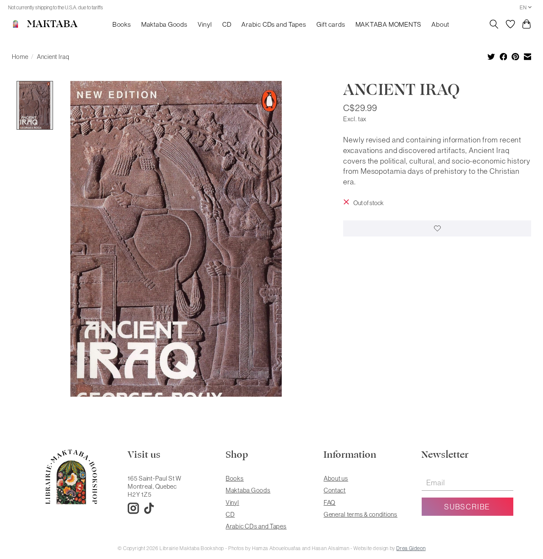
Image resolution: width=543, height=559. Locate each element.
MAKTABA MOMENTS (388, 24)
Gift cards (330, 24)
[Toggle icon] (493, 24)
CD (227, 24)
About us (336, 478)
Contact (335, 490)
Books (121, 24)
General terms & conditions (360, 514)
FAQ (330, 502)
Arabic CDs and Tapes (273, 24)
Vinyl (205, 24)
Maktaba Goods (164, 24)
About (440, 24)
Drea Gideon (410, 548)
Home (20, 57)
